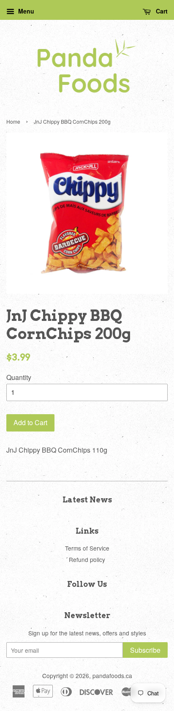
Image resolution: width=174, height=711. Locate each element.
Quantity (18, 377)
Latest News (87, 499)
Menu (25, 11)
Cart (161, 11)
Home (13, 121)
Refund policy (87, 559)
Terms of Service (87, 548)
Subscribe (145, 650)
